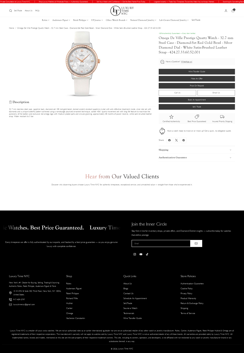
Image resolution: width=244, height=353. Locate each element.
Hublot (69, 303)
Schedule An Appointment (135, 298)
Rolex (44, 20)
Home (11, 28)
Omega (69, 313)
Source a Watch (130, 308)
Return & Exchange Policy (192, 303)
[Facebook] (169, 140)
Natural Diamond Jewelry (142, 20)
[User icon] (225, 10)
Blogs (125, 288)
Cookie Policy (187, 288)
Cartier (69, 308)
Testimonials (128, 313)
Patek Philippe (79, 20)
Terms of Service (188, 313)
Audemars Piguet (60, 20)
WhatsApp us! (186, 61)
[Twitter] (176, 140)
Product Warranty (188, 298)
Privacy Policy (186, 293)
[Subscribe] (196, 243)
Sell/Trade (18, 10)
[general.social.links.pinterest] (183, 140)
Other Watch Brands (115, 20)
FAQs (37, 10)
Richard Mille (72, 298)
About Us (28, 10)
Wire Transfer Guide (132, 318)
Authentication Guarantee (192, 283)
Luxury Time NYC (125, 349)
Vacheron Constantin (75, 318)
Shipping (184, 308)
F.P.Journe (96, 20)
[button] (10, 11)
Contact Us (128, 293)
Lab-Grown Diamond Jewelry (173, 20)
